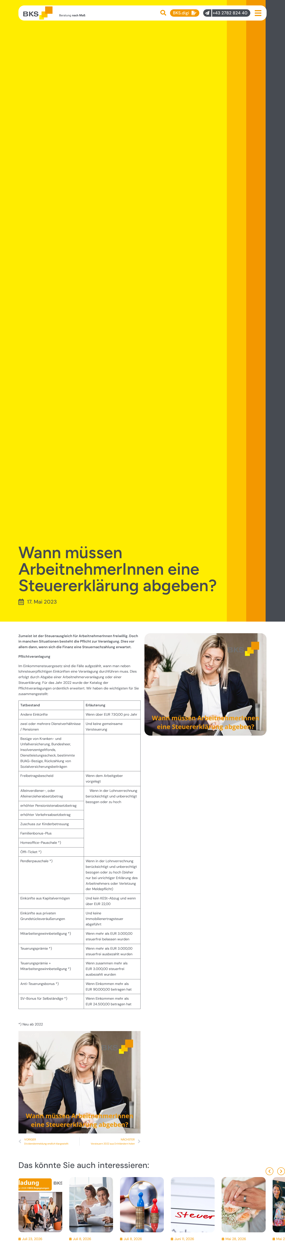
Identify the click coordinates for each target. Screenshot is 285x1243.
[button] (269, 1171)
